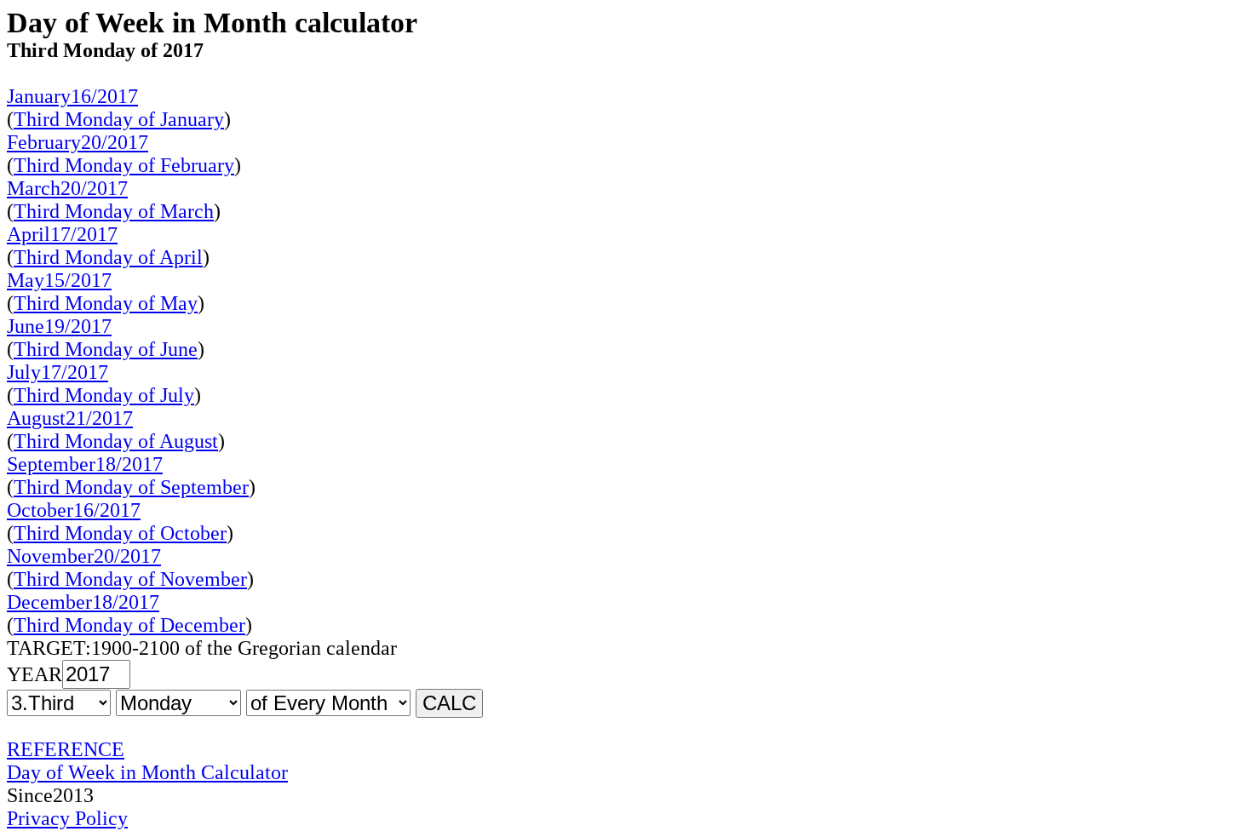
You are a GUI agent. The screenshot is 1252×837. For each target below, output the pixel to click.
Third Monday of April (108, 257)
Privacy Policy (67, 818)
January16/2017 (72, 96)
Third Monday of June (106, 349)
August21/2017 (70, 418)
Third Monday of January (119, 119)
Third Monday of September (131, 487)
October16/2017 (74, 510)
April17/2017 (62, 234)
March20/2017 (67, 188)
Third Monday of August (116, 441)
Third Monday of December (129, 625)
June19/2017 (59, 326)
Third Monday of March (114, 211)
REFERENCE (65, 749)
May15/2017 (59, 280)
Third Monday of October (120, 533)
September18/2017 (85, 464)
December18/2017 (83, 602)
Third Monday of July (104, 395)
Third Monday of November (130, 579)
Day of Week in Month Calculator (147, 772)
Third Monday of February (124, 165)
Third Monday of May (106, 303)
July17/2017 (57, 372)
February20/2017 (77, 142)
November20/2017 (84, 556)
